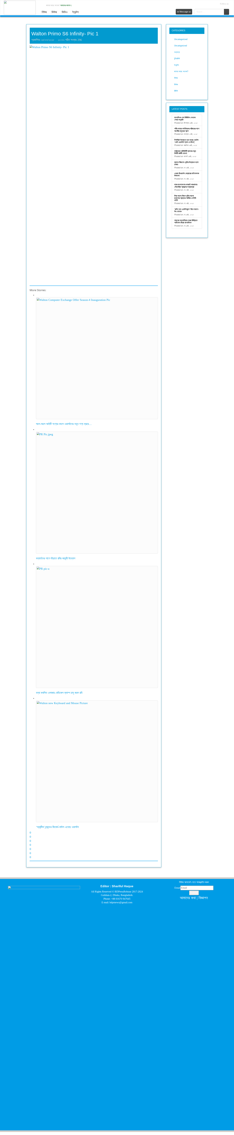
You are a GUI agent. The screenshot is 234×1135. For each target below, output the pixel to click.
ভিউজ (54, 12)
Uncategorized (180, 39)
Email (177, 887)
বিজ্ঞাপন (203, 898)
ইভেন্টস (75, 12)
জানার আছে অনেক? (181, 71)
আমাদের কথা (188, 898)
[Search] (226, 12)
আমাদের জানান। (66, 5)
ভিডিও (64, 12)
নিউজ (44, 12)
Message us (185, 12)
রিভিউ (176, 91)
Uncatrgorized (180, 45)
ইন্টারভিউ (177, 58)
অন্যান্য (177, 52)
